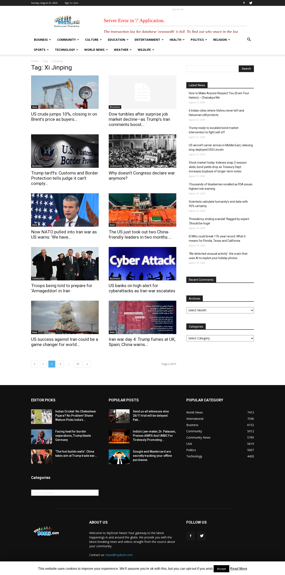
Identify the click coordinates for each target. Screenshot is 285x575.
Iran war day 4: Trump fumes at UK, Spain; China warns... (142, 342)
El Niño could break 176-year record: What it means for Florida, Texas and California (217, 238)
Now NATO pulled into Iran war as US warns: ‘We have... (64, 234)
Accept (221, 568)
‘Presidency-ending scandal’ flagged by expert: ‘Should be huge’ (219, 221)
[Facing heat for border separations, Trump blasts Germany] (41, 436)
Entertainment (147, 40)
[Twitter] (251, 3)
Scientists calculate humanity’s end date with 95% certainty (218, 204)
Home (34, 61)
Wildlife (144, 50)
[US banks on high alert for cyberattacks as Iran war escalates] (142, 263)
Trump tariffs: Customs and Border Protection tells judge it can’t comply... (64, 178)
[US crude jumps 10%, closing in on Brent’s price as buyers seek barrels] (65, 92)
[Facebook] (244, 3)
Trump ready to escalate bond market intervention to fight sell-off (213, 130)
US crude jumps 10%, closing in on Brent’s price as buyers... (64, 117)
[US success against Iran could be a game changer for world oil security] (65, 317)
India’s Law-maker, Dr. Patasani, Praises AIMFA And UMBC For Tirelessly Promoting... (154, 435)
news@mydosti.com (119, 555)
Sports (39, 50)
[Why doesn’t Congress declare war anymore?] (142, 151)
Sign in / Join (71, 2)
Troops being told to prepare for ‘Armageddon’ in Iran (61, 288)
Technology (65, 50)
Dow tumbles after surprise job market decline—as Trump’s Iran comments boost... (139, 119)
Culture (91, 40)
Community (66, 40)
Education (116, 40)
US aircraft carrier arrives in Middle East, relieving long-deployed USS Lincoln (221, 147)
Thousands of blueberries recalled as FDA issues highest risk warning (220, 186)
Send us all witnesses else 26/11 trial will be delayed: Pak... (151, 415)
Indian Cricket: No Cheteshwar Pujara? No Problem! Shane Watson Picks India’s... (75, 415)
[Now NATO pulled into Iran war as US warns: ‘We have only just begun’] (65, 210)
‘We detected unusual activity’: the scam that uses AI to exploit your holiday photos (218, 256)
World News (94, 50)
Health (175, 40)
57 (78, 364)
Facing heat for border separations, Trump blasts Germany (73, 435)
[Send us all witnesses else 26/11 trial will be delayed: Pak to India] (119, 416)
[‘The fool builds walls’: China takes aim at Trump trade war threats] (41, 456)
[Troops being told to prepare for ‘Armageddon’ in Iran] (65, 263)
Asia (34, 107)
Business (41, 40)
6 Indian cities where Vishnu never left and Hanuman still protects (216, 113)
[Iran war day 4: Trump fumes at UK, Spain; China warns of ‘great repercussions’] (142, 317)
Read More (238, 568)
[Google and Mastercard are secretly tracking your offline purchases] (119, 456)
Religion (220, 40)
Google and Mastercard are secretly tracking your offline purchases (152, 456)
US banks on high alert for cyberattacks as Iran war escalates (142, 288)
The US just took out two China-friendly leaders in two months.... (140, 234)
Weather (121, 50)
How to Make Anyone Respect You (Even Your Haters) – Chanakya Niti (219, 95)
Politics (197, 40)
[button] (249, 40)
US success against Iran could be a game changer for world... (64, 342)
